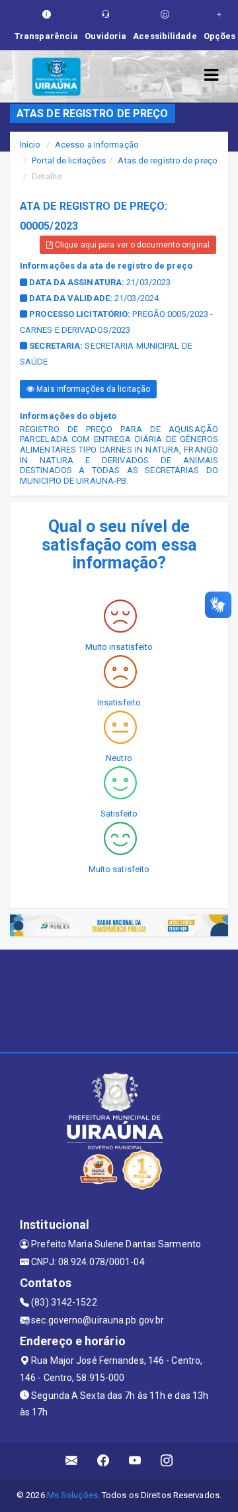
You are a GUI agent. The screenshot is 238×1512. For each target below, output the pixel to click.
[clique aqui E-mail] (71, 1460)
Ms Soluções (72, 1495)
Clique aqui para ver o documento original (131, 244)
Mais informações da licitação (92, 389)
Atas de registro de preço (168, 160)
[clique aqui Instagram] (166, 1460)
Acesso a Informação (97, 145)
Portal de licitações (69, 160)
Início (30, 145)
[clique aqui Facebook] (103, 1460)
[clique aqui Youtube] (135, 1460)
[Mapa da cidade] (119, 999)
